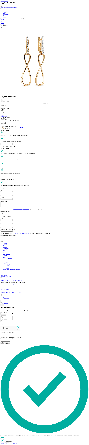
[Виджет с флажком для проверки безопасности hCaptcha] (10, 328)
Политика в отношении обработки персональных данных (13, 284)
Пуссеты (8, 264)
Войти (2, 304)
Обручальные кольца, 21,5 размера (13, 292)
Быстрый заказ (4, 116)
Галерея (5, 255)
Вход (4, 297)
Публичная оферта (5, 289)
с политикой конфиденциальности (21, 209)
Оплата (4, 252)
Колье (8, 269)
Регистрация (6, 298)
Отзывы (5, 15)
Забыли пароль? (4, 303)
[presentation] (1, 241)
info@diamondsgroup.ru (12, 7)
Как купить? (6, 14)
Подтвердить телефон (5, 342)
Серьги (4, 263)
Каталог (2, 1)
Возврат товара (6, 254)
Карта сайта (3, 293)
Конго (7, 266)
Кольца (4, 257)
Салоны (6, 1)
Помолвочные (9, 259)
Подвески (12, 269)
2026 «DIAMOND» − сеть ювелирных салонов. (11, 280)
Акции (4, 12)
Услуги (4, 17)
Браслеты (5, 269)
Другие (7, 262)
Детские (7, 265)
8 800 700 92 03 (4, 7)
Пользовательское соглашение (7, 286)
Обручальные (9, 258)
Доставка (5, 251)
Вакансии (5, 244)
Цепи (15, 269)
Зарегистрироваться (5, 343)
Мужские (8, 261)
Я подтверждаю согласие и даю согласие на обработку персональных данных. (27, 209)
